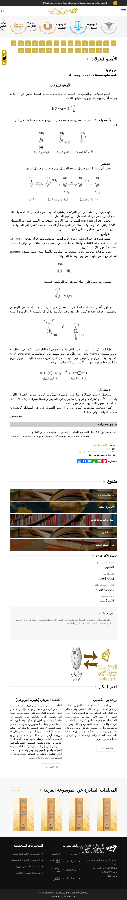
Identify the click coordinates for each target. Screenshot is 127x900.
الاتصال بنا (72, 878)
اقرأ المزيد (109, 748)
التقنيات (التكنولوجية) (105, 563)
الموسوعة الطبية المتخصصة (26, 854)
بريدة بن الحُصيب (105, 700)
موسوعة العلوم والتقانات (28, 873)
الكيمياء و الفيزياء (99, 445)
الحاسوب (109, 567)
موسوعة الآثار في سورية (31, 26)
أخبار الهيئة (72, 861)
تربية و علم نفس (107, 596)
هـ (35, 50)
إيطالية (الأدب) (106, 578)
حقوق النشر (71, 870)
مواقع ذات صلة (55, 869)
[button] (18, 790)
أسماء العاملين (56, 878)
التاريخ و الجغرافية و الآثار (104, 585)
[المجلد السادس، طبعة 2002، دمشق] (24, 814)
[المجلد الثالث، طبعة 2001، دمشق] (107, 814)
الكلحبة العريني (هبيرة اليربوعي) (39, 700)
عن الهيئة (55, 854)
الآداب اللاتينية (108, 574)
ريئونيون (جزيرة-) (104, 589)
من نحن (73, 854)
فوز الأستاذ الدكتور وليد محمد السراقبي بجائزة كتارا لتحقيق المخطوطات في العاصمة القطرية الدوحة (65, 3)
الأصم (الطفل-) (106, 600)
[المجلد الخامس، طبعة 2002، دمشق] (52, 814)
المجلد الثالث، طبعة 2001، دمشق (94, 451)
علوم (108, 448)
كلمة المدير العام (54, 861)
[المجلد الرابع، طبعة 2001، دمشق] (79, 814)
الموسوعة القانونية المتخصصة (25, 860)
